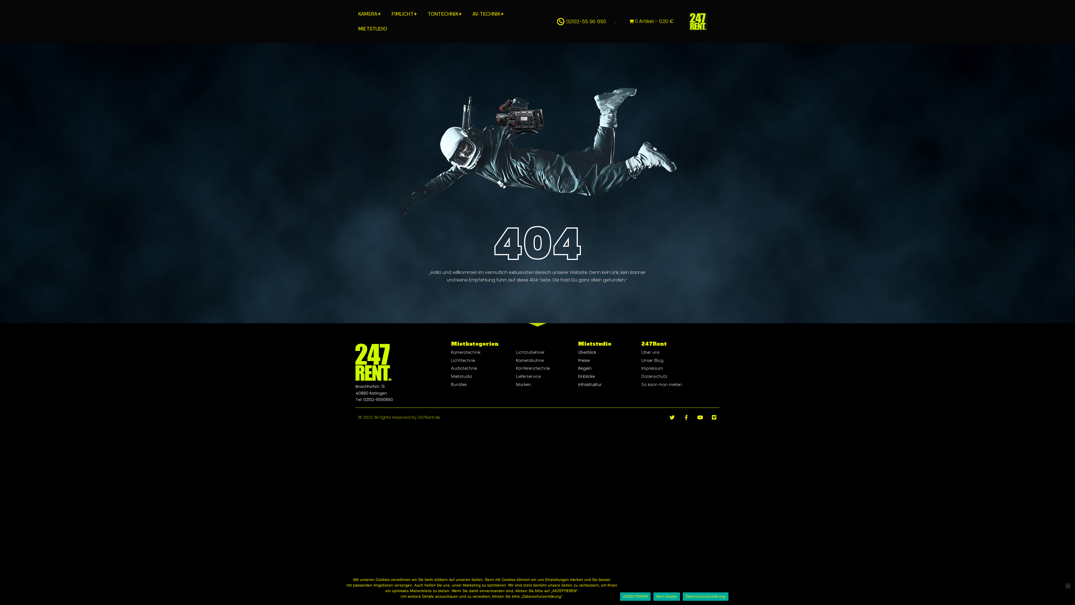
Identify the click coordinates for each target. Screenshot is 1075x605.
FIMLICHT (402, 14)
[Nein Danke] (1068, 586)
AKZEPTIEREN (635, 596)
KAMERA (367, 14)
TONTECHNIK (443, 14)
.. (615, 21)
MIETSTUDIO (372, 29)
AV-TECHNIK (486, 14)
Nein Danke (666, 596)
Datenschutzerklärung (706, 596)
